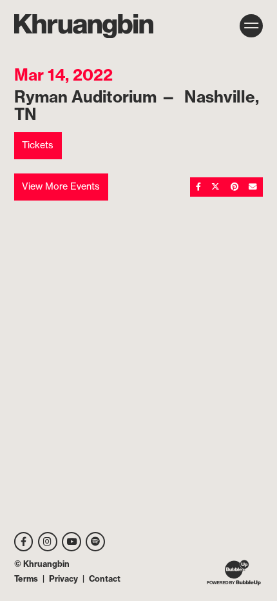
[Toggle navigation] (251, 25)
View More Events (61, 186)
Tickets (37, 145)
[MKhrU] (83, 26)
